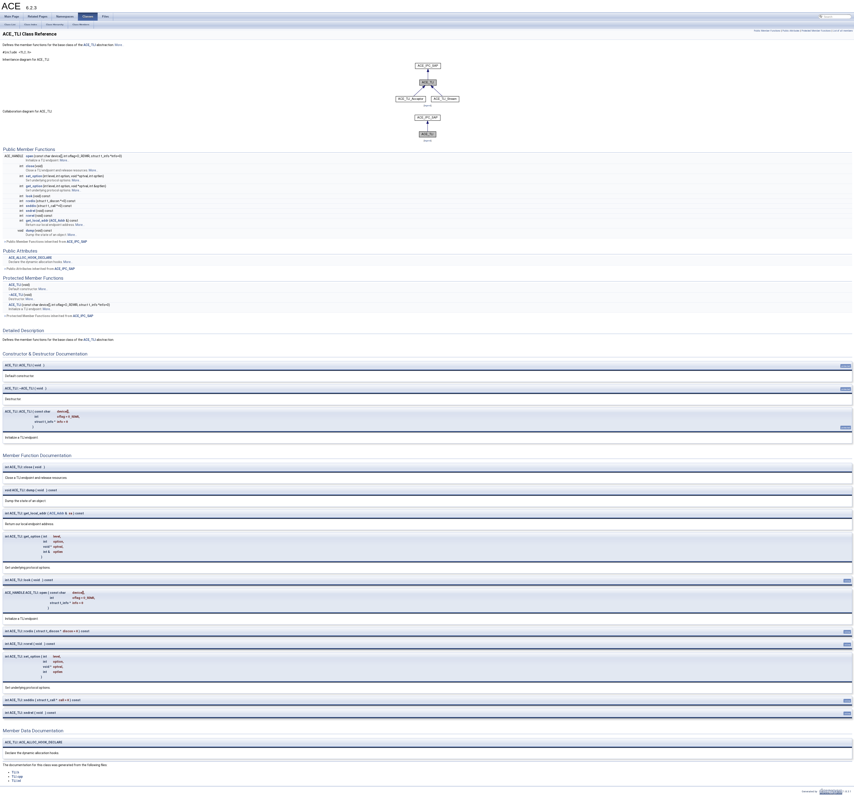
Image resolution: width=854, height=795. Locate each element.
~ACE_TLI (16, 295)
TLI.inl (16, 781)
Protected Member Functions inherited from (49, 316)
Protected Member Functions (816, 30)
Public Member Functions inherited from (46, 241)
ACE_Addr (57, 220)
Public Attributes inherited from (40, 269)
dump (30, 230)
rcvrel (30, 215)
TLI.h (15, 772)
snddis (31, 206)
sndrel (30, 211)
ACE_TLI (89, 45)
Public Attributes (791, 30)
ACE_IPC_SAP (77, 241)
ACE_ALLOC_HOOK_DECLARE (30, 257)
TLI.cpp (17, 776)
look (29, 196)
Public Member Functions (767, 30)
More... (119, 45)
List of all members (843, 30)
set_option (34, 176)
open (29, 156)
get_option (34, 186)
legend (427, 105)
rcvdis (30, 201)
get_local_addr (37, 220)
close (30, 166)
